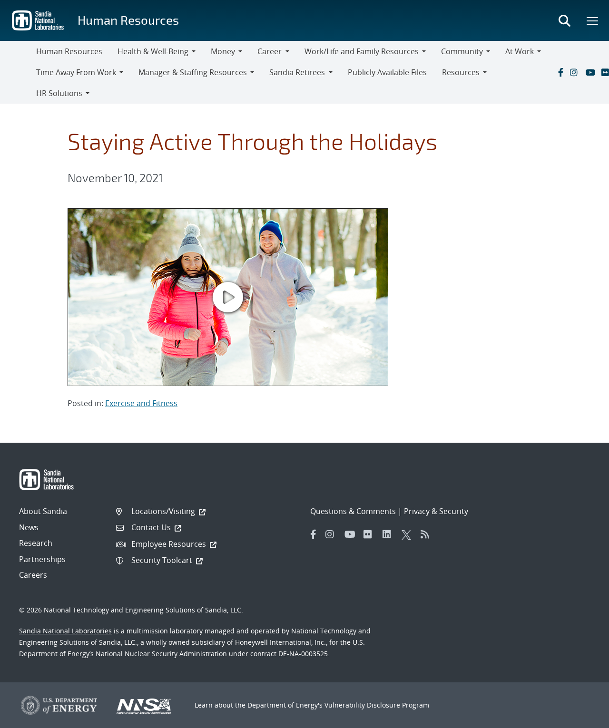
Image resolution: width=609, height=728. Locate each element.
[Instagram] (575, 72)
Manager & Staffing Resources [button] (192, 72)
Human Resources (128, 19)
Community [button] (462, 51)
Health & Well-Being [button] (153, 51)
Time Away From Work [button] (76, 72)
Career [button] (269, 51)
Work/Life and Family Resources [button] (361, 51)
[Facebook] (560, 72)
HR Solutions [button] (59, 93)
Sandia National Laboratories (65, 630)
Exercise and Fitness (141, 403)
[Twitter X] (409, 534)
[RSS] (428, 534)
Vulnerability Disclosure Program (376, 704)
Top (581, 717)
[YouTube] (591, 72)
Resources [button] (461, 72)
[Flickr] (370, 534)
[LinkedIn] (390, 534)
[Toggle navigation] (18, 72)
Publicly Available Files (387, 72)
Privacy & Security (436, 511)
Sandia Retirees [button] (297, 72)
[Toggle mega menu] (592, 20)
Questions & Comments (353, 511)
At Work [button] (519, 51)
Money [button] (223, 51)
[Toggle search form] (564, 20)
